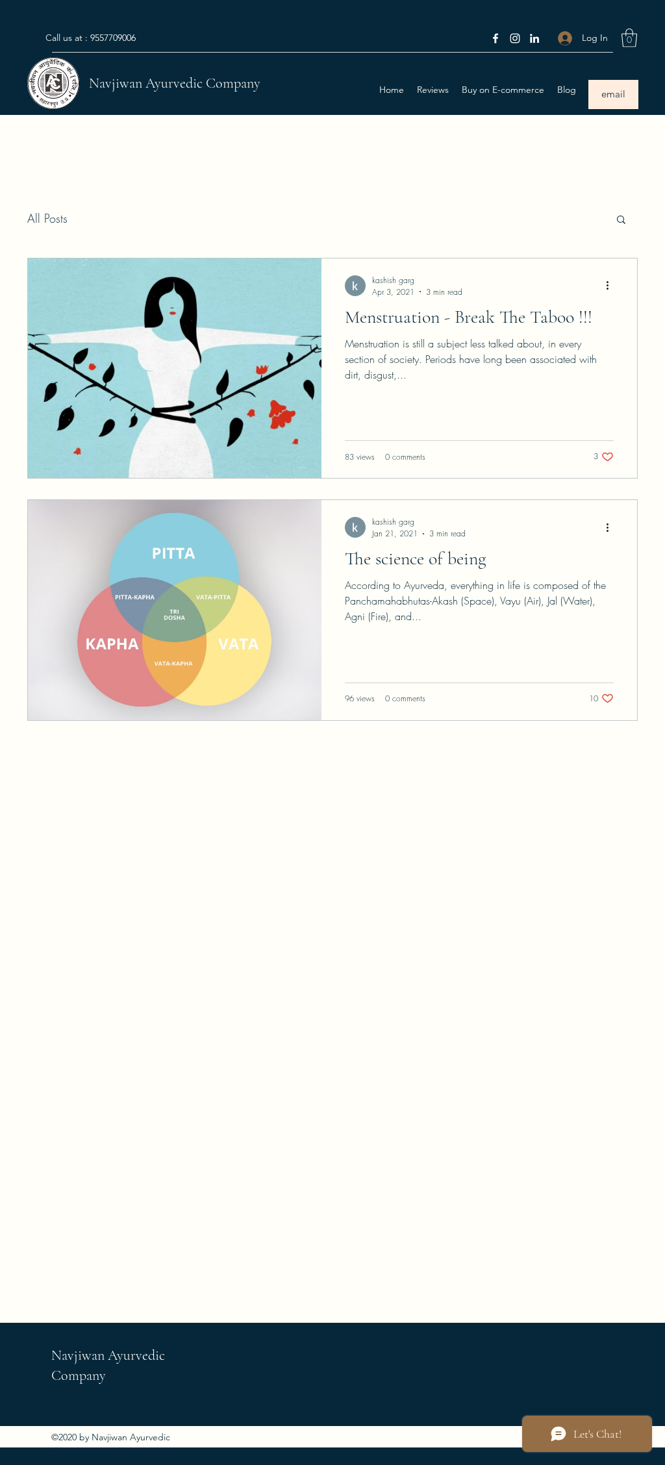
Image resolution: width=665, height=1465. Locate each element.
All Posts (47, 218)
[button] (629, 38)
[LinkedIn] (534, 38)
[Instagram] (514, 38)
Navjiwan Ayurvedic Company (174, 83)
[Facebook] (495, 38)
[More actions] (612, 286)
